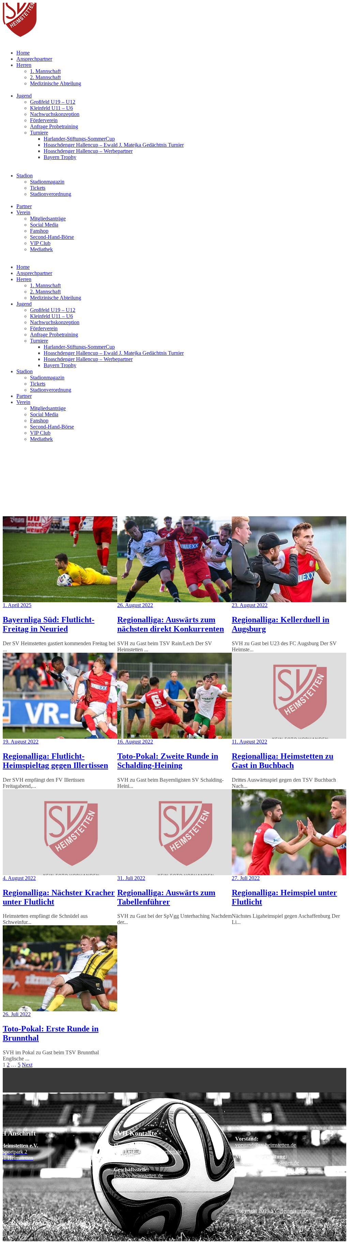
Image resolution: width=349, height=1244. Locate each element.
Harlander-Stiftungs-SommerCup (79, 139)
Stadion (24, 175)
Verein (23, 212)
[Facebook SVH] (29, 1071)
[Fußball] (20, 35)
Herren (23, 65)
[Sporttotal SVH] (29, 1083)
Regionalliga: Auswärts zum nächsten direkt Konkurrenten (170, 624)
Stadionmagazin (47, 182)
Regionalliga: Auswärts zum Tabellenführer (166, 897)
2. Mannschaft (45, 77)
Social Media (44, 225)
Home (23, 53)
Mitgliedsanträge (48, 218)
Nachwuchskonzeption (54, 114)
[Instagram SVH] (29, 1077)
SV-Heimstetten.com (293, 1211)
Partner (24, 206)
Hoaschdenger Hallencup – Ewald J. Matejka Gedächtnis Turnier (114, 145)
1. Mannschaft (45, 71)
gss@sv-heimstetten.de (138, 1175)
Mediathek (41, 249)
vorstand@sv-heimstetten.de (265, 1145)
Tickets (37, 188)
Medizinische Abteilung (55, 83)
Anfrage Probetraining (54, 126)
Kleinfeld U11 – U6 (51, 108)
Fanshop (39, 231)
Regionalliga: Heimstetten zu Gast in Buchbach (282, 761)
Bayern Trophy (60, 157)
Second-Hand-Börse (52, 237)
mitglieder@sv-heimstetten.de (267, 1163)
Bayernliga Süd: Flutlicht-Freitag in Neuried (48, 624)
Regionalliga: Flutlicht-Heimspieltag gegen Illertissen (55, 761)
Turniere (39, 132)
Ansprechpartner (34, 59)
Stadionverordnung (50, 194)
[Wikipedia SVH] (29, 1089)
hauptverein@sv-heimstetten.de (147, 1152)
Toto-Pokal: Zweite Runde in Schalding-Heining (167, 761)
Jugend (24, 96)
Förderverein (44, 120)
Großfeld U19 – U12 (52, 102)
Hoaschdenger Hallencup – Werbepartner (88, 151)
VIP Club (40, 243)
